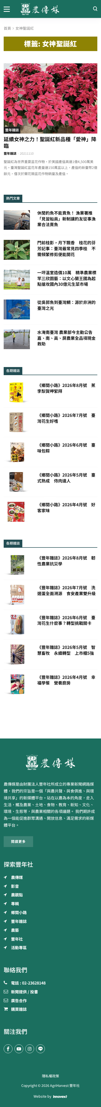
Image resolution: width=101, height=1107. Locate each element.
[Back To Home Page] (50, 762)
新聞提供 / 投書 (24, 992)
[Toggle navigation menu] (8, 9)
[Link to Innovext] (60, 1096)
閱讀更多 (18, 842)
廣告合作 (19, 1001)
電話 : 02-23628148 (28, 983)
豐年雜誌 (12, 130)
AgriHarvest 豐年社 (65, 1086)
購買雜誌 (19, 1009)
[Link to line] (40, 1048)
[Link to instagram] (29, 1048)
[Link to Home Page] (51, 9)
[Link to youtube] (18, 1048)
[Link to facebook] (8, 1048)
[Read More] (50, 98)
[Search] (95, 9)
